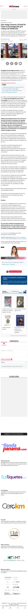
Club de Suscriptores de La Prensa (8, 587)
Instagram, (23, 237)
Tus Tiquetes (8, 585)
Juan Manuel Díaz (5, 39)
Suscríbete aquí (4, 233)
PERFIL (25, 608)
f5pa (16, 587)
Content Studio (16, 582)
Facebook (8, 238)
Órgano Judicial (5, 264)
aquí (24, 241)
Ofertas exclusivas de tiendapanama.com (18, 335)
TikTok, (2, 238)
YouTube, (18, 237)
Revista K (8, 582)
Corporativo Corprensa (8, 578)
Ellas (16, 580)
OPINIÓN (10, 608)
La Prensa (16, 578)
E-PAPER (17, 608)
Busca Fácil (16, 585)
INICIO (3, 608)
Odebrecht (19, 80)
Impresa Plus (15, 590)
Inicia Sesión (14, 9)
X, (4, 238)
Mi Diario (8, 580)
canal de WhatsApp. (22, 238)
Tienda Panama (8, 594)
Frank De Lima (8, 262)
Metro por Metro (8, 591)
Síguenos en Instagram (15, 271)
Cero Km (16, 594)
